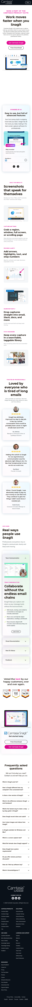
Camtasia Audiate (5, 916)
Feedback (3, 950)
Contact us (8, 775)
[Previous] (14, 166)
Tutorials (18, 935)
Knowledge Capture (5, 943)
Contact (23, 997)
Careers (3, 977)
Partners (3, 974)
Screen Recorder (19, 911)
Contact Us (3, 967)
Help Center (18, 950)
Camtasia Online (5, 926)
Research (18, 943)
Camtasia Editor (4, 911)
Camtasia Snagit (4, 914)
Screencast (3, 919)
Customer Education (5, 935)
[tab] (16, 783)
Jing (2, 929)
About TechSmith (5, 964)
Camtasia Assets (5, 921)
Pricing (2, 969)
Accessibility (17, 997)
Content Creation (5, 948)
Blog (17, 940)
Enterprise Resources (5, 979)
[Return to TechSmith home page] (7, 2)
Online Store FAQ (5, 984)
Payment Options (5, 987)
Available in (8, 158)
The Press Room (4, 972)
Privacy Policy (10, 997)
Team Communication (21, 921)
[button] (16, 782)
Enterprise (18, 926)
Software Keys (19, 955)
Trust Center (18, 953)
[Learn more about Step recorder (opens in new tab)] (25, 160)
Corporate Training (20, 914)
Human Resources (20, 916)
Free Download (16, 48)
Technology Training (5, 945)
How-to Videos (4, 940)
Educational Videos (20, 924)
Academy (18, 945)
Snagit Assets (4, 924)
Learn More (16, 631)
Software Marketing (20, 919)
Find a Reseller (4, 982)
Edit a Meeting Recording (6, 938)
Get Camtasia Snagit (16, 43)
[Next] (18, 166)
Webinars (18, 938)
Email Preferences (20, 958)
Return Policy (4, 990)
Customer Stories (20, 948)
